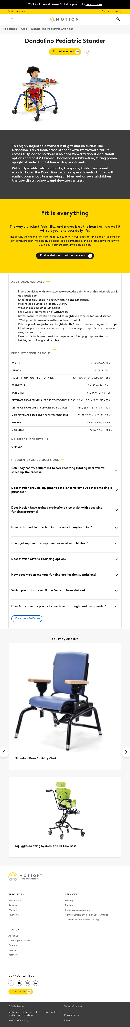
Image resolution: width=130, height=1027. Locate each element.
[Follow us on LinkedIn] (35, 983)
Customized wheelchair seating (82, 919)
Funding (69, 900)
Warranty (13, 910)
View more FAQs (25, 618)
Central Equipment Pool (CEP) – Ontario (86, 915)
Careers (12, 945)
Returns (12, 905)
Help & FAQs (15, 900)
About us (13, 936)
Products (10, 29)
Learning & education (19, 940)
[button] (11, 19)
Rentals (69, 905)
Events (12, 950)
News (67, 1021)
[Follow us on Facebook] (11, 983)
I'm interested (63, 51)
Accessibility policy (18, 1021)
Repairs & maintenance (77, 910)
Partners (12, 955)
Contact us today (112, 11)
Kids (24, 29)
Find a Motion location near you (63, 255)
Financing (13, 915)
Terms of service (73, 1006)
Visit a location (16, 11)
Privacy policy (71, 1015)
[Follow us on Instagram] (27, 983)
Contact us (19, 991)
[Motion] (65, 19)
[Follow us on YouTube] (19, 983)
